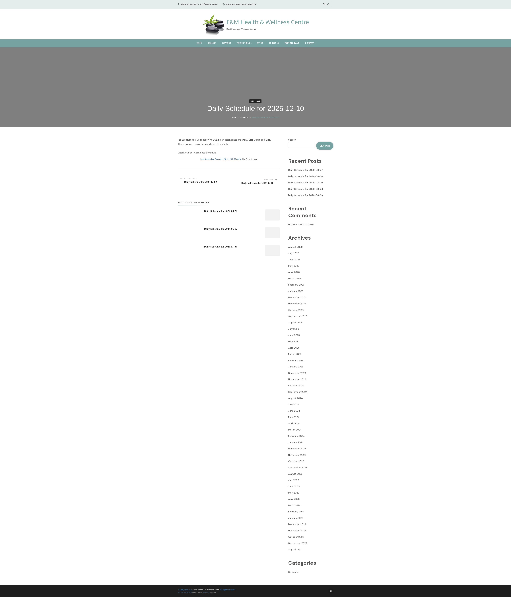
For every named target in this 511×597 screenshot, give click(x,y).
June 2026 (294, 259)
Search (292, 139)
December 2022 (297, 524)
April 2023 (294, 499)
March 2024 (295, 429)
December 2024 (297, 373)
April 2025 (294, 347)
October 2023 (296, 461)
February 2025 (296, 360)
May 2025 (293, 341)
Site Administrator (249, 159)
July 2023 (293, 480)
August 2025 (295, 322)
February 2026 (296, 284)
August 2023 (295, 473)
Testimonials (292, 43)
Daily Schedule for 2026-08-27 (305, 170)
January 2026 (295, 291)
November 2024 (297, 379)
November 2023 (297, 455)
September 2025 (297, 316)
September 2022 (297, 543)
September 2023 (297, 467)
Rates (260, 43)
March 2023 (295, 505)
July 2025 (293, 328)
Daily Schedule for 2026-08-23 (305, 195)
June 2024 (294, 410)
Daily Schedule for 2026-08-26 (305, 176)
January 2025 (295, 366)
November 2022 (297, 530)
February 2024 (296, 436)
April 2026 (294, 272)
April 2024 (294, 423)
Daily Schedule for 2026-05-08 (220, 246)
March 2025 (295, 354)
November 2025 (297, 303)
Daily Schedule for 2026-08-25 (305, 182)
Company (309, 43)
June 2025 (294, 335)
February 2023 (296, 511)
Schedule (274, 43)
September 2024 (297, 392)
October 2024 (296, 385)
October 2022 (296, 536)
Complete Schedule (205, 152)
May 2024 (293, 417)
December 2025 (297, 297)
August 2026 (295, 247)
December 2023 (297, 448)
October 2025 (296, 310)
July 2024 (293, 404)
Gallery (212, 43)
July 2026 (293, 253)
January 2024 (296, 442)
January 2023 (295, 518)
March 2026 (295, 278)
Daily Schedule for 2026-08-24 (305, 189)
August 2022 (295, 549)
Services (226, 43)
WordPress (213, 592)
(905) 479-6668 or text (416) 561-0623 (199, 4)
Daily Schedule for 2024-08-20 (220, 211)
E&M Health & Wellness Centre (267, 22)
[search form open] (328, 4)
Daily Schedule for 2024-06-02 (220, 228)
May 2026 (293, 265)
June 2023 (294, 486)
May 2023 (293, 492)
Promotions (243, 43)
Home (199, 43)
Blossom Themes (197, 592)
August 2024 (295, 398)
